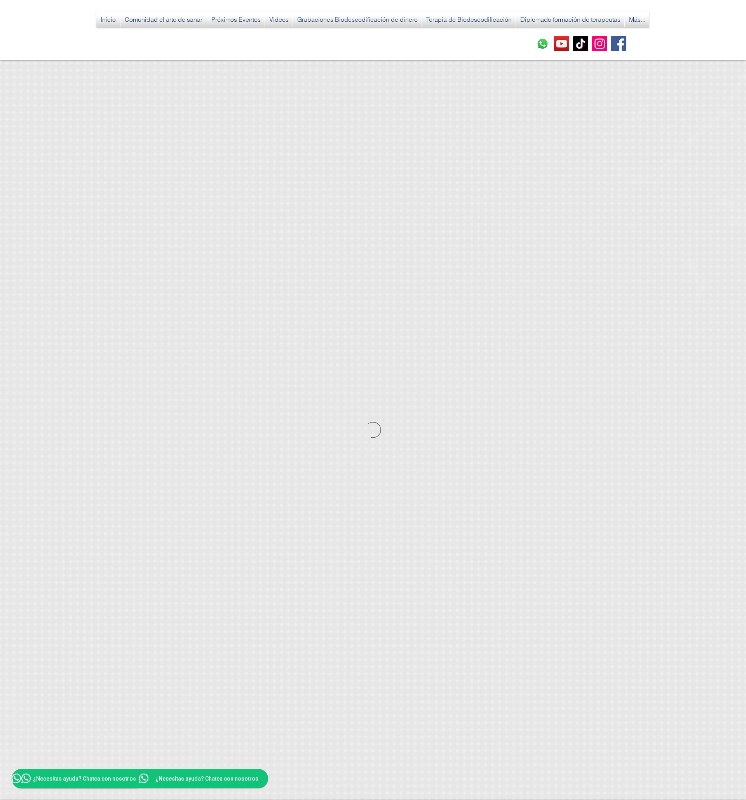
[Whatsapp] (542, 43)
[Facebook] (618, 43)
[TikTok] (580, 43)
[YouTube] (561, 43)
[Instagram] (599, 43)
